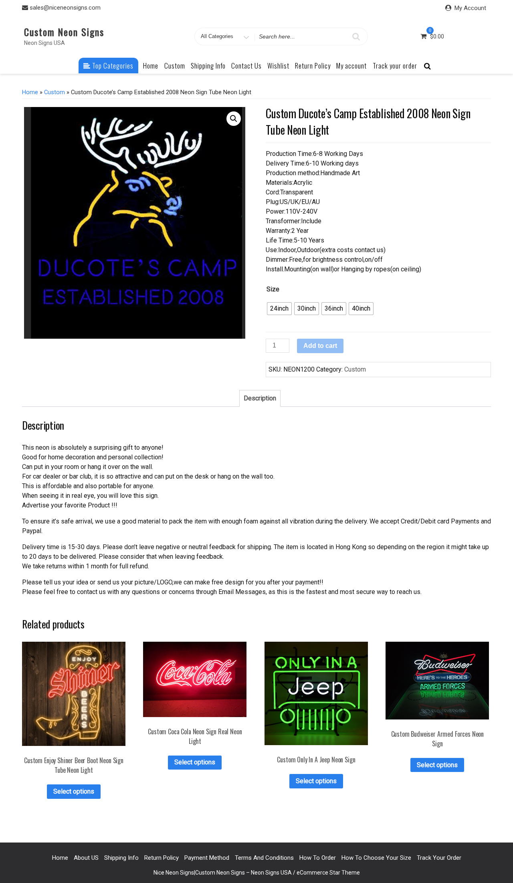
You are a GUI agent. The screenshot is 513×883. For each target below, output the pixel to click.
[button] (233, 118)
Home (150, 66)
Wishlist (278, 66)
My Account (470, 8)
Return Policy (313, 66)
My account (351, 66)
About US (86, 857)
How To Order (317, 857)
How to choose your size (376, 857)
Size (273, 289)
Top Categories (112, 66)
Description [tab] (260, 398)
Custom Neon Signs (64, 31)
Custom (174, 66)
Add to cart (320, 345)
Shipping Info (208, 66)
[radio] (279, 309)
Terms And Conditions (264, 857)
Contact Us (246, 66)
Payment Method (206, 857)
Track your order (395, 66)
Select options (73, 791)
